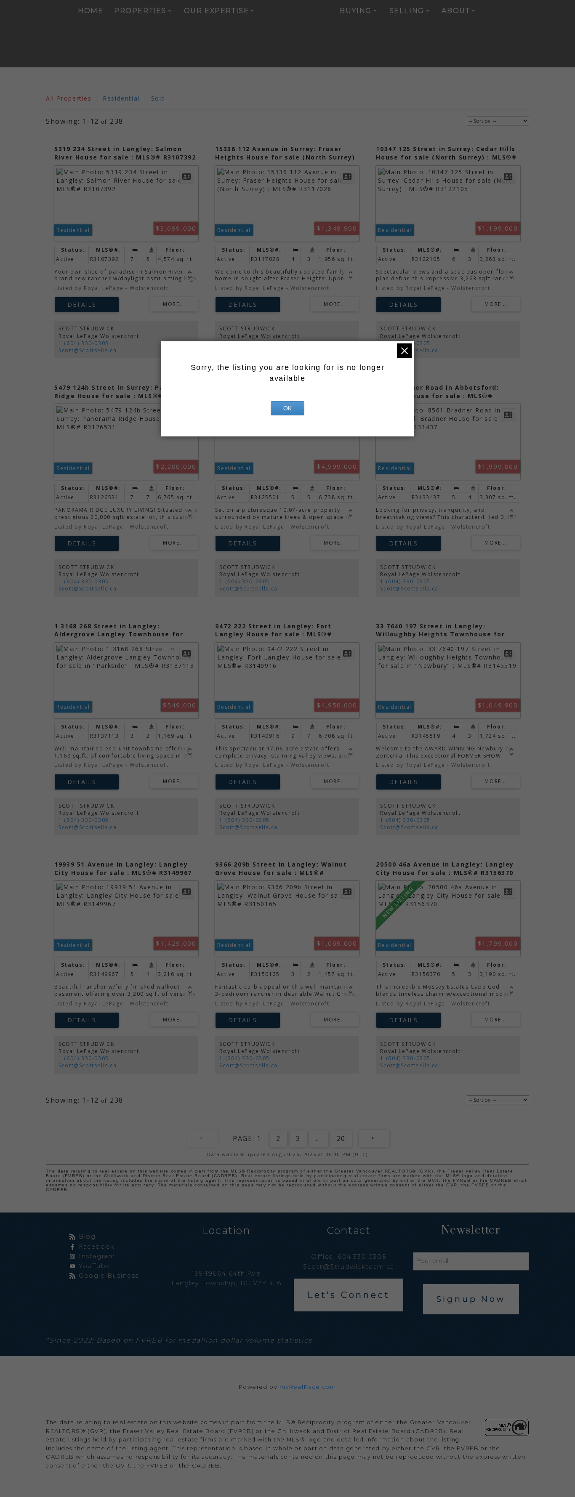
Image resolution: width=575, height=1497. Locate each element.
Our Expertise (216, 11)
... (319, 1138)
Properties (140, 11)
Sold (158, 98)
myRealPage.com (308, 1387)
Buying (356, 11)
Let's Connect (348, 1295)
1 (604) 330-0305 (84, 343)
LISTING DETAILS (87, 304)
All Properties (68, 98)
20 (341, 1138)
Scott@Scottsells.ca (88, 350)
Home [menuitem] (90, 11)
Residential (121, 98)
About (456, 11)
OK (287, 408)
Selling (406, 11)
